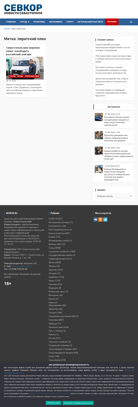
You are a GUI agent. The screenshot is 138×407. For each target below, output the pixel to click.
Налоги (52, 299)
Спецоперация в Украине (60, 349)
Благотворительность (59, 229)
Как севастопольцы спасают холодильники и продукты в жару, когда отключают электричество (111, 70)
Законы (52, 266)
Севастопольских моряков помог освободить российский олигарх (23, 51)
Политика (39, 22)
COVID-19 (53, 219)
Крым (20, 76)
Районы (52, 334)
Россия (52, 338)
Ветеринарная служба (59, 240)
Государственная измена (60, 255)
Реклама (111, 22)
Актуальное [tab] (114, 107)
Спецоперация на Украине (61, 353)
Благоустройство (57, 233)
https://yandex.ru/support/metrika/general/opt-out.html (50, 393)
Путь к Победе (56, 331)
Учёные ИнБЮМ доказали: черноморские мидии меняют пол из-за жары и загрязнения (112, 47)
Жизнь (52, 262)
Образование (55, 305)
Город (23, 22)
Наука (51, 302)
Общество (53, 309)
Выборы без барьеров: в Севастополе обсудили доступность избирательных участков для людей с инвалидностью (117, 174)
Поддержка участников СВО (62, 316)
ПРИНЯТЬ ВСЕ (53, 403)
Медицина (53, 288)
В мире (52, 237)
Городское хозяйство (59, 251)
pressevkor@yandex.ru (22, 266)
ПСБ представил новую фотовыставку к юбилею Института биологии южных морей (113, 59)
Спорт (69, 22)
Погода (52, 312)
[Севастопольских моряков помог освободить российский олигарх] (25, 68)
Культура (53, 284)
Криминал (53, 277)
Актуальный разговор (90, 22)
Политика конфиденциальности (78, 403)
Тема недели (55, 360)
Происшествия (32, 76)
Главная (11, 22)
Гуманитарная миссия (59, 259)
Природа (53, 323)
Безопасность (55, 226)
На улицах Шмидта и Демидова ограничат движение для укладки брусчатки (111, 93)
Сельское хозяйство (58, 342)
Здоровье (53, 270)
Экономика (55, 22)
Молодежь (54, 295)
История (53, 273)
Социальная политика (59, 345)
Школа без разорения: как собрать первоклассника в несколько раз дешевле (111, 81)
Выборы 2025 (55, 244)
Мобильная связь (57, 291)
